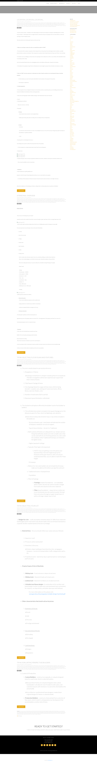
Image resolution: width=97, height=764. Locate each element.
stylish (56, 25)
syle (43, 713)
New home (49, 24)
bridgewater (72, 53)
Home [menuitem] (47, 3)
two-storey (22, 26)
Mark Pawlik (40, 24)
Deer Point (23, 23)
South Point (33, 25)
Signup (18, 0)
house (63, 23)
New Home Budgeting (41, 712)
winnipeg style (39, 714)
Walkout (30, 26)
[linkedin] (50, 745)
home (71, 78)
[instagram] (55, 745)
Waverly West (40, 26)
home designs (53, 23)
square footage (50, 25)
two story (18, 26)
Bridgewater (51, 22)
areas (30, 22)
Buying (67, 3)
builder (58, 22)
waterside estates (21, 714)
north (47, 712)
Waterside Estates (35, 26)
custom (18, 23)
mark (25, 712)
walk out (63, 713)
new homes (45, 712)
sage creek (19, 713)
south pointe (29, 713)
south (24, 713)
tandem (58, 25)
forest (71, 74)
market (30, 712)
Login (22, 0)
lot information (23, 24)
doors (33, 23)
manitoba (20, 712)
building (71, 56)
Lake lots (71, 85)
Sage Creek (27, 25)
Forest (42, 23)
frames (44, 23)
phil (54, 712)
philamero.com (19, 25)
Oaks (58, 24)
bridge (71, 51)
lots (26, 24)
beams (39, 22)
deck (20, 23)
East (38, 23)
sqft (42, 25)
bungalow (61, 22)
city (63, 22)
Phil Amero (63, 24)
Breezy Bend (44, 22)
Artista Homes (53, 3)
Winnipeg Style (53, 26)
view (25, 26)
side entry (22, 713)
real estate (64, 712)
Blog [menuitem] (79, 3)
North (53, 24)
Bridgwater (55, 22)
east (71, 70)
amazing (27, 22)
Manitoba (31, 24)
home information (59, 23)
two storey (52, 713)
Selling (73, 3)
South (30, 25)
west (31, 714)
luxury (28, 24)
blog (41, 22)
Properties (61, 3)
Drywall (36, 23)
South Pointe (38, 25)
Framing (47, 23)
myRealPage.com (50, 760)
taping (61, 25)
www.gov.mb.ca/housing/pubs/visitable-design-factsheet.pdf (47, 594)
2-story (24, 22)
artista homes (72, 46)
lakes (71, 86)
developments (30, 23)
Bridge (48, 22)
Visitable (27, 26)
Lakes (19, 24)
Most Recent (72, 29)
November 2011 (73, 32)
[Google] (44, 745)
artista (71, 45)
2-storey (21, 22)
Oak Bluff (55, 24)
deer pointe (72, 64)
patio (60, 24)
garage (50, 23)
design (26, 23)
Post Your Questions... (74, 22)
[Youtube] (52, 745)
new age (46, 24)
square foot (46, 25)
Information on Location (74, 21)
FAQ (40, 23)
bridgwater (72, 54)
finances (71, 72)
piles (22, 25)
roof (24, 25)
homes (71, 82)
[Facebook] (42, 745)
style (54, 25)
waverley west (25, 714)
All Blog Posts (72, 20)
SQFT (41, 25)
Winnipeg (49, 26)
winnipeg (36, 714)
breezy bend (72, 50)
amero (71, 43)
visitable (61, 713)
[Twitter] (47, 745)
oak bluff (49, 712)
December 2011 (73, 31)
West (44, 26)
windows (46, 26)
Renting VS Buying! (73, 24)
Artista (32, 22)
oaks (51, 712)
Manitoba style (35, 24)
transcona (49, 713)
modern (43, 24)
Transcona (64, 25)
